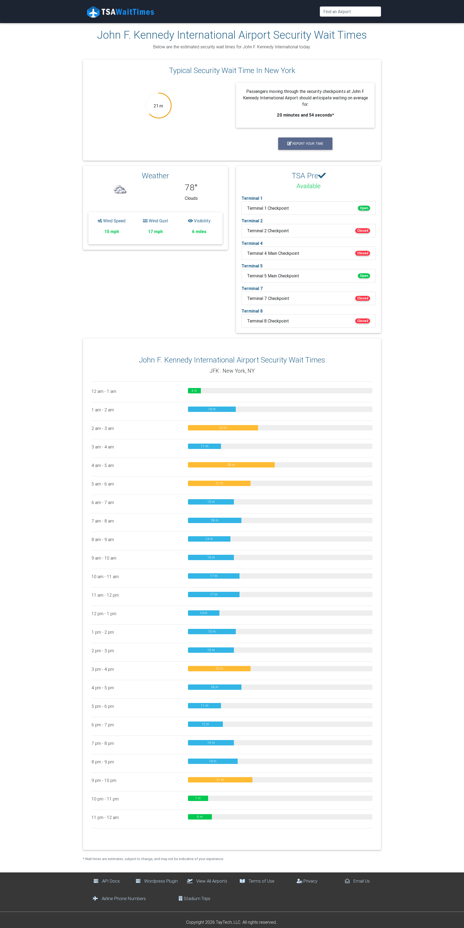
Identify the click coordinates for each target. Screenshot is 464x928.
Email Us (361, 881)
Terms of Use (261, 881)
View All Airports (211, 881)
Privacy (309, 881)
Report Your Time (307, 143)
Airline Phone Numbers (123, 898)
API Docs (110, 881)
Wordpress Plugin (160, 881)
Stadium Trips (196, 898)
